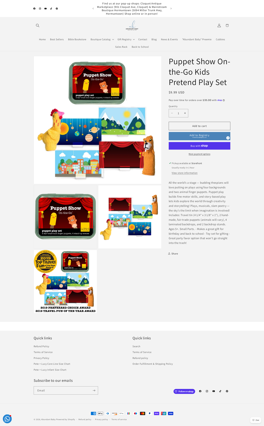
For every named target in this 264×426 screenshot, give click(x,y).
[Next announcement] (171, 8)
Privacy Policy (41, 358)
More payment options (199, 153)
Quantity (173, 106)
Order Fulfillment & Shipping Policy (153, 363)
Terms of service (119, 419)
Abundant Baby (48, 419)
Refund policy (140, 358)
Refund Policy (41, 346)
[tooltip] (228, 138)
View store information (185, 172)
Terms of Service (43, 352)
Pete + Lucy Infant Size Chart (50, 369)
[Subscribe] (94, 390)
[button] (38, 25)
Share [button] (174, 253)
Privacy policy (101, 419)
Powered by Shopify (65, 419)
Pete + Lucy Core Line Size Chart (52, 363)
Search (136, 346)
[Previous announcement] (93, 8)
